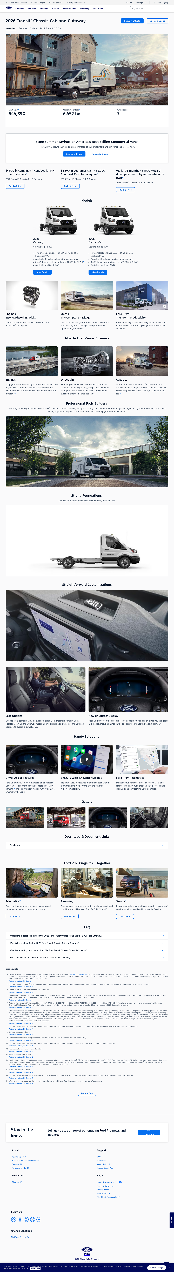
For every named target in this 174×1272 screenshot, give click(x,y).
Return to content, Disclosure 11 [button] (21, 1051)
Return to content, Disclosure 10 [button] (21, 1046)
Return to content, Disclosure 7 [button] (21, 1029)
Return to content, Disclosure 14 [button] (21, 1072)
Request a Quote (132, 21)
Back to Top (87, 1093)
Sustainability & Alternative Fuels (25, 1160)
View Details (42, 272)
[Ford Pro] (8, 9)
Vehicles (32, 9)
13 (20, 901)
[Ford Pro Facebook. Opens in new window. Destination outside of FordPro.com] (13, 1219)
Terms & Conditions (105, 1186)
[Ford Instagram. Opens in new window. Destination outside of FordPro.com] (20, 1219)
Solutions (19, 9)
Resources (98, 9)
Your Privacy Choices (106, 1182)
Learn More (14, 916)
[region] (87, 1267)
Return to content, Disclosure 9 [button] (21, 1040)
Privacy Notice (103, 1190)
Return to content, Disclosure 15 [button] (21, 1078)
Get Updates (149, 1132)
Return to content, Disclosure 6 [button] (21, 1023)
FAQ (99, 1157)
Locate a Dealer (157, 21)
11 (54, 782)
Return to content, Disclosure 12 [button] (21, 1057)
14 (126, 901)
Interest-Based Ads (105, 1168)
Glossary (15, 1182)
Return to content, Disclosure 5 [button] (21, 1008)
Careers (15, 1164)
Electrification (69, 9)
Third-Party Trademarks (107, 1197)
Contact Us (101, 1160)
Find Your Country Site (20, 1237)
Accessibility (102, 1164)
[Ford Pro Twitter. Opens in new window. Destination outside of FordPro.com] (32, 1219)
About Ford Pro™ (19, 1157)
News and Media (19, 1168)
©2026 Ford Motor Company (87, 1259)
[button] (25, 817)
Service (55, 9)
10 (120, 393)
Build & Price (15, 186)
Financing (84, 9)
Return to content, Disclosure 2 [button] (21, 987)
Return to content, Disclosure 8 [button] (21, 1035)
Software (44, 9)
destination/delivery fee (78, 974)
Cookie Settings (104, 1193)
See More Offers (74, 154)
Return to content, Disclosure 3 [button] (21, 992)
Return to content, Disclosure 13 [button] (21, 1067)
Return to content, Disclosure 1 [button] (20, 981)
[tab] (11, 28)
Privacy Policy (35, 1268)
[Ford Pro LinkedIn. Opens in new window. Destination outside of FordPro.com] (26, 1219)
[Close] (170, 1267)
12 (14, 788)
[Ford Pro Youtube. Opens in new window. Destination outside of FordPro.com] (38, 1219)
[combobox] (151, 8)
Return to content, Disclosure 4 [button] (21, 1000)
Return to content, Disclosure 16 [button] (21, 1084)
